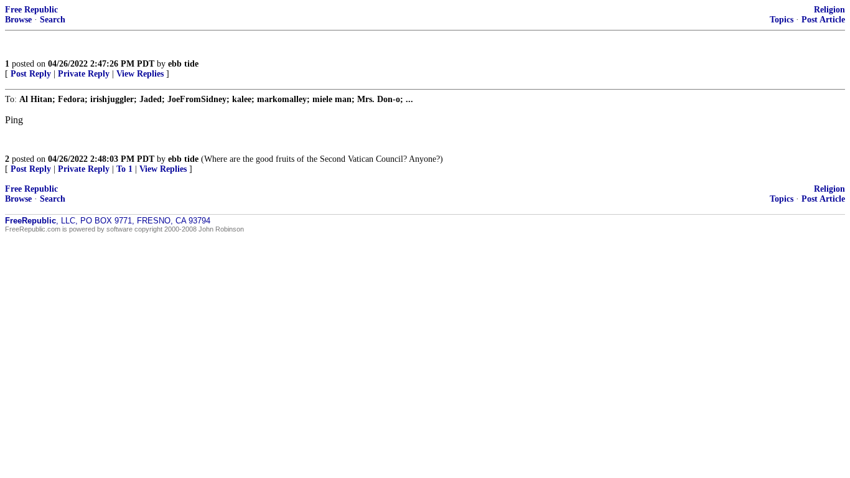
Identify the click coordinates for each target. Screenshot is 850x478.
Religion (829, 9)
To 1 (124, 169)
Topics (781, 19)
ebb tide (183, 63)
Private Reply (84, 73)
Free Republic (31, 9)
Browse (18, 19)
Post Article (823, 19)
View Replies (140, 73)
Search (52, 19)
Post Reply (31, 73)
